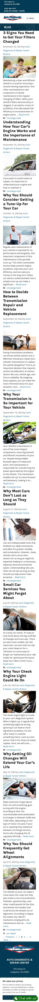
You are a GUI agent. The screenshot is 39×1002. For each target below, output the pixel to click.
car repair (11, 933)
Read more (24, 114)
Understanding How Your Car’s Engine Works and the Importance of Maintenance (19, 131)
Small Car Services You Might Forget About (14, 591)
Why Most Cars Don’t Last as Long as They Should (16, 497)
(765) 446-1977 (10, 8)
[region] (19, 990)
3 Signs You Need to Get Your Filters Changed (19, 37)
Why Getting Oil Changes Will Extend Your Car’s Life (19, 760)
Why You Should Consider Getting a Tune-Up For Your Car (18, 201)
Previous (8, 936)
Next (7, 940)
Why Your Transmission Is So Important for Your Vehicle (18, 401)
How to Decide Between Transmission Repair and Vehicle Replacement (15, 303)
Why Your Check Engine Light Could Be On (17, 675)
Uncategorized (13, 118)
